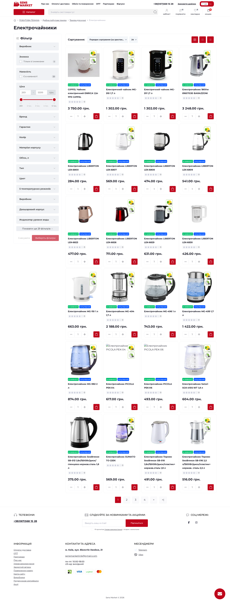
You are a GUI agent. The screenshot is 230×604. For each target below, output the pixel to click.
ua (205, 4)
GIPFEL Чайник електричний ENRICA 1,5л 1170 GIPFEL (83, 93)
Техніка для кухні (78, 20)
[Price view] (210, 39)
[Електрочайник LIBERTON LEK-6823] (84, 214)
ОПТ (98, 4)
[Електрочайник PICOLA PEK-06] (160, 360)
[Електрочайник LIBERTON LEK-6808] (160, 141)
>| (163, 499)
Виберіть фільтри (45, 238)
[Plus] (85, 116)
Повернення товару (23, 570)
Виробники (19, 577)
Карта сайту (19, 574)
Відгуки (121, 4)
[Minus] (71, 116)
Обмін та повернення (83, 4)
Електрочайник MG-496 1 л (160, 311)
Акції (16, 584)
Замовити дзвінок (187, 4)
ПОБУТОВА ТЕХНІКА (29, 20)
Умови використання (113, 529)
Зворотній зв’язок (22, 567)
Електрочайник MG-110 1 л (83, 311)
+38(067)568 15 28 (25, 521)
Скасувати (24, 238)
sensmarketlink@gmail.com (81, 555)
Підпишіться (137, 523)
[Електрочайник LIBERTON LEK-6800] (84, 141)
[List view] (202, 39)
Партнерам (108, 4)
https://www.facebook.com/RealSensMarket (189, 522)
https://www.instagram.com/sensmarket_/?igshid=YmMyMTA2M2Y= (196, 522)
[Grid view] (195, 39)
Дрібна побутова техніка (54, 20)
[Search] (155, 12)
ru (210, 4)
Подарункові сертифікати (26, 581)
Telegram (142, 550)
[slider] (21, 99)
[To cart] (96, 116)
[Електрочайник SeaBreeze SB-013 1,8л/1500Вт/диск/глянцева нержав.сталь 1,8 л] (84, 432)
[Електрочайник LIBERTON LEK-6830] (198, 214)
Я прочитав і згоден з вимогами (117, 529)
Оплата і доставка (60, 4)
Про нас (45, 4)
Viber (140, 554)
